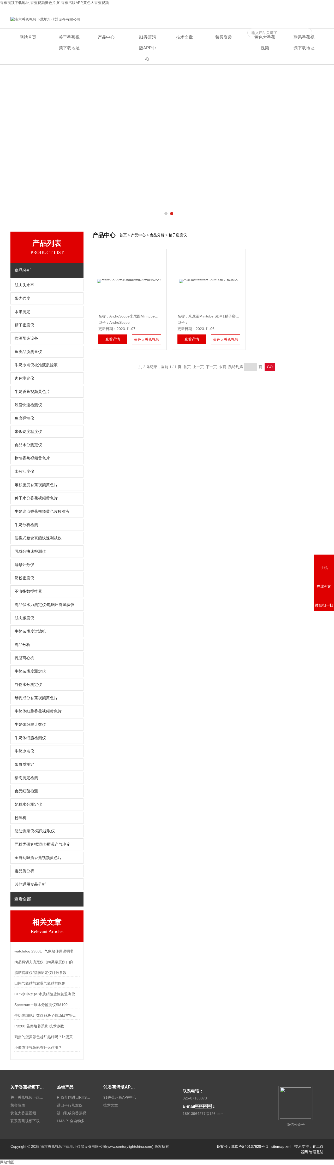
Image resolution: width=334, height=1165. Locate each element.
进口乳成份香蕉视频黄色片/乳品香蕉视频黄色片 (74, 1113)
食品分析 (157, 235)
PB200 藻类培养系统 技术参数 (39, 1026)
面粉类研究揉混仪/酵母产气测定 (42, 844)
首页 (123, 235)
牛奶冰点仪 (24, 751)
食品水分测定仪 (28, 445)
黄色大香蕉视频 (271, 10)
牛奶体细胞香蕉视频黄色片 (38, 711)
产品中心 (106, 37)
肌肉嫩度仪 (24, 618)
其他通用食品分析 (30, 884)
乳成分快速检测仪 (30, 551)
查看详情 (112, 339)
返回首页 (248, 10)
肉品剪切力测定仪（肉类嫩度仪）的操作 (47, 962)
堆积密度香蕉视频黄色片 (36, 485)
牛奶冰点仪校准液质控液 (36, 365)
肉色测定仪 (24, 378)
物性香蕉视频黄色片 (32, 458)
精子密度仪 (24, 325)
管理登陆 (316, 1152)
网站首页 (28, 37)
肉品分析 (22, 645)
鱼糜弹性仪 (24, 418)
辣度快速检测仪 (28, 405)
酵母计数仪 (24, 565)
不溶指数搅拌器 (28, 591)
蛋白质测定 (24, 764)
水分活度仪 (24, 471)
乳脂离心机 (24, 658)
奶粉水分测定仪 (28, 804)
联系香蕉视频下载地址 (305, 10)
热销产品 (65, 1087)
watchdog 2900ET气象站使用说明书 (44, 951)
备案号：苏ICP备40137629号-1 (242, 1146)
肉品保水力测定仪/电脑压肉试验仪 (44, 605)
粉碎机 (20, 818)
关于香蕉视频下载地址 (69, 42)
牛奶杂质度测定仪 (30, 671)
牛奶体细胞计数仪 (30, 724)
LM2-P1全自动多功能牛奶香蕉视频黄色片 (74, 1121)
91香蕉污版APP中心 (147, 48)
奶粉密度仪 (24, 578)
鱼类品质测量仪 (28, 352)
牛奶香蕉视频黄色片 (32, 392)
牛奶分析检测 (26, 525)
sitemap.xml (281, 1146)
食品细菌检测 (26, 791)
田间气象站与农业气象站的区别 (39, 983)
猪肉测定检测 (26, 778)
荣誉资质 (223, 37)
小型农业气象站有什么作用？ (38, 1047)
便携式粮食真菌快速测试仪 (38, 538)
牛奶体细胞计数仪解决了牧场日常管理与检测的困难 (47, 1015)
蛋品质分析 (24, 871)
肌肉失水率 (24, 285)
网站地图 (7, 1162)
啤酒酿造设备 (26, 338)
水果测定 (22, 312)
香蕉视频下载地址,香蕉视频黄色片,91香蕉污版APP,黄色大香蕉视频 (54, 3)
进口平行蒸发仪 (69, 1105)
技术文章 (184, 37)
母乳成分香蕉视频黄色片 (36, 698)
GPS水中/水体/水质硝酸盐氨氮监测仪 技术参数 (47, 994)
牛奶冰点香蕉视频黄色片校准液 (42, 511)
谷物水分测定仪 (28, 684)
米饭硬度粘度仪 (28, 431)
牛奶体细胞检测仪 (30, 738)
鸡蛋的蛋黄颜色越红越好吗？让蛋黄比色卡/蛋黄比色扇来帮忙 (47, 1037)
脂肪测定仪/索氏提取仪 (35, 831)
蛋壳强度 (22, 298)
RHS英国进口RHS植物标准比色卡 (74, 1097)
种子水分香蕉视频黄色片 (36, 498)
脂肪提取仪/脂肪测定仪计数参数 (40, 972)
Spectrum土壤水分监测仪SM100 (41, 1005)
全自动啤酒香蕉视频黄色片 (38, 858)
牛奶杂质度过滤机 (30, 631)
